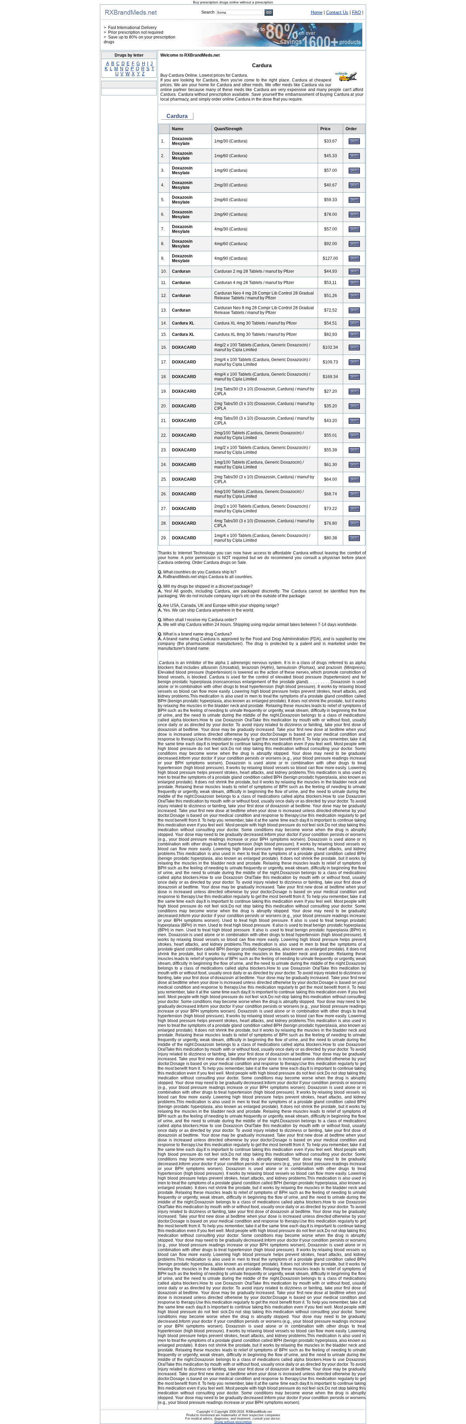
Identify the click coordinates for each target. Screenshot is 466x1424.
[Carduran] (354, 273)
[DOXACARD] (354, 349)
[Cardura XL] (354, 325)
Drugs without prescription (233, 1422)
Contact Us (337, 12)
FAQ (356, 12)
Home (316, 12)
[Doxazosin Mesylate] (354, 142)
